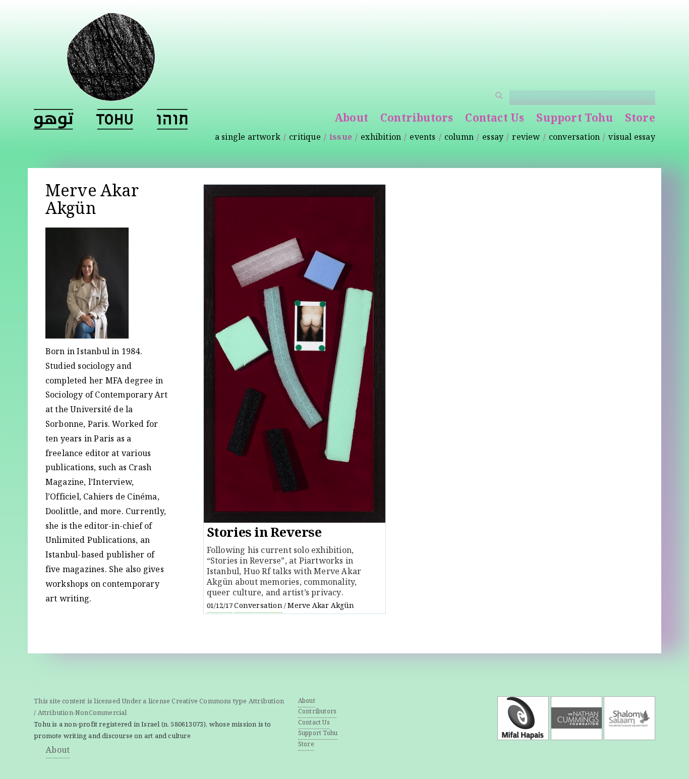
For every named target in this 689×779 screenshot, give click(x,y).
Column (459, 138)
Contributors (416, 119)
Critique (305, 138)
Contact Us (494, 119)
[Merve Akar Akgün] (115, 119)
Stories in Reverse (264, 534)
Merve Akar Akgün (321, 606)
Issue (340, 138)
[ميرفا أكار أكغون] (54, 119)
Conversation (574, 138)
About (351, 119)
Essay (492, 138)
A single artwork (247, 138)
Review (526, 138)
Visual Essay (631, 138)
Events (422, 138)
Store (640, 119)
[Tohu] (111, 95)
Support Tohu (574, 119)
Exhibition (381, 138)
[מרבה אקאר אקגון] (172, 119)
